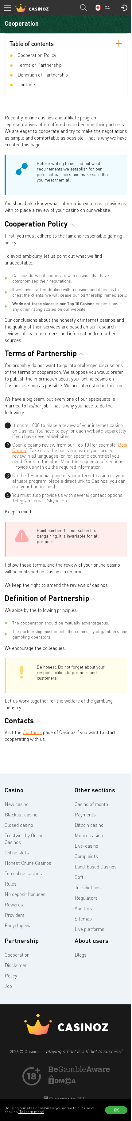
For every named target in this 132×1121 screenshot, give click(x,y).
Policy (11, 976)
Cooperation (17, 955)
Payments (85, 815)
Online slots (17, 852)
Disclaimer (16, 965)
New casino (17, 804)
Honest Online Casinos (28, 863)
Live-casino (86, 846)
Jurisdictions (88, 887)
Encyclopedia (18, 925)
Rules (11, 884)
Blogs (81, 955)
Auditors (83, 908)
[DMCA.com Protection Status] (62, 1083)
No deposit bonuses (25, 894)
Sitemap (83, 919)
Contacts (32, 732)
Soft (79, 877)
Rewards (14, 905)
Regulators (86, 898)
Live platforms (89, 929)
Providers (15, 915)
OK (116, 1110)
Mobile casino (89, 835)
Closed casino (19, 825)
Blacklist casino (21, 815)
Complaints (86, 856)
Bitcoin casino (89, 825)
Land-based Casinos (96, 867)
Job (8, 986)
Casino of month (91, 804)
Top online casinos (23, 873)
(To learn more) (31, 1111)
